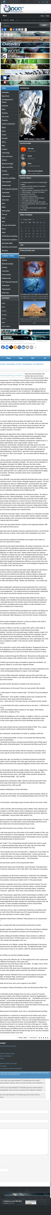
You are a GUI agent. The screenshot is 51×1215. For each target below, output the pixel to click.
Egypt (3, 303)
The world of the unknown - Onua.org (13, 8)
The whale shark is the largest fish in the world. (34, 294)
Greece (4, 311)
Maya (3, 322)
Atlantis (12, 20)
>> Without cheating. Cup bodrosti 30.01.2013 (33, 190)
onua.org (6, 20)
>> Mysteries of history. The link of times (32, 198)
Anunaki (4, 314)
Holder (47, 16)
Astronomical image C (34, 277)
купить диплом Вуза (30, 341)
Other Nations (6, 326)
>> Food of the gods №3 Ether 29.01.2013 (32, 202)
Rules (42, 16)
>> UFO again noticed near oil (29, 200)
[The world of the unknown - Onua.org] (47, 2)
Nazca (4, 318)
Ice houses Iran (34, 317)
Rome (3, 307)
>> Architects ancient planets (28, 196)
